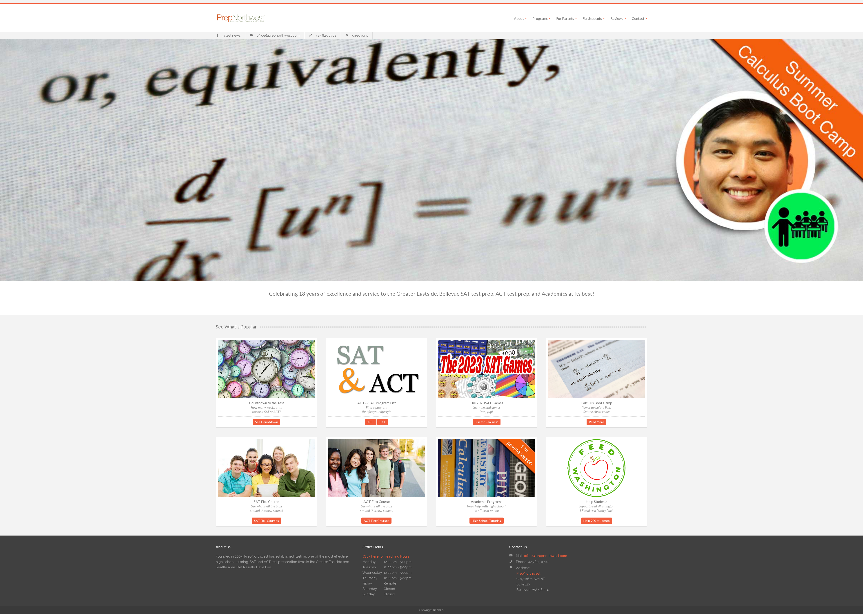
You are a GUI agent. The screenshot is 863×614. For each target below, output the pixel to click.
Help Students (596, 501)
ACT (370, 422)
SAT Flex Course (266, 501)
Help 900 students (596, 520)
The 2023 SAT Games (486, 403)
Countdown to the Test (266, 403)
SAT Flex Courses (266, 520)
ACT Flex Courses (376, 520)
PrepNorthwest (528, 574)
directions (360, 35)
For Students (592, 18)
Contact (638, 18)
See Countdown (266, 422)
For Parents (565, 18)
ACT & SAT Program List (376, 403)
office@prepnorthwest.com (278, 35)
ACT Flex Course (376, 501)
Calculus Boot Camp (596, 403)
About (519, 18)
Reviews (616, 18)
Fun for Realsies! (486, 422)
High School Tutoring (486, 520)
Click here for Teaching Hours (386, 556)
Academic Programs (486, 501)
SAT (383, 422)
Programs (540, 18)
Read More (596, 422)
